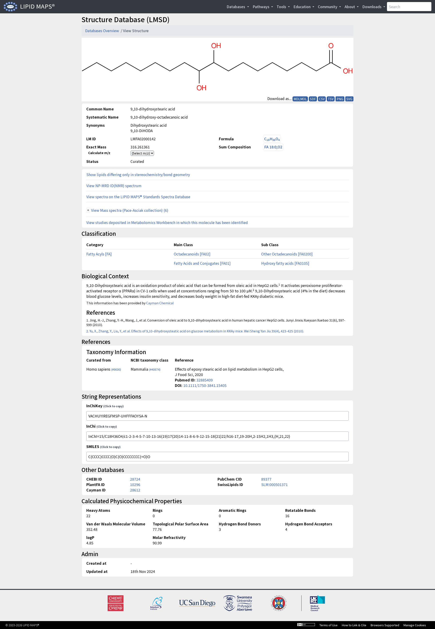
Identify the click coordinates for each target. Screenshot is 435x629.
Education (302, 6)
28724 (135, 479)
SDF (313, 99)
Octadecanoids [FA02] (192, 254)
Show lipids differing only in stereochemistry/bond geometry (138, 174)
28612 (135, 490)
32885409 (204, 380)
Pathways (261, 6)
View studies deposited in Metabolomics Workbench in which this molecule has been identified (167, 222)
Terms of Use (328, 625)
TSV (331, 99)
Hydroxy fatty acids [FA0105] (285, 263)
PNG (340, 99)
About (350, 6)
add (88, 210)
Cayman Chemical (160, 303)
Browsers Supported (385, 625)
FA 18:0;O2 (273, 147)
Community (328, 6)
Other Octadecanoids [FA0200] (287, 254)
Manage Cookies (415, 625)
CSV (322, 99)
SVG (349, 99)
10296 (135, 484)
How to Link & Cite (354, 625)
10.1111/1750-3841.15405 (205, 385)
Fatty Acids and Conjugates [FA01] (202, 263)
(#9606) (116, 369)
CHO (272, 139)
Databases (236, 6)
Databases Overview (102, 30)
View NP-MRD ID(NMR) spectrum (114, 185)
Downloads (372, 6)
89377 (266, 479)
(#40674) (154, 369)
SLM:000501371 (274, 484)
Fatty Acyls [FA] (99, 254)
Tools (282, 6)
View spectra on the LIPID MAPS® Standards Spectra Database (138, 196)
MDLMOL (300, 99)
